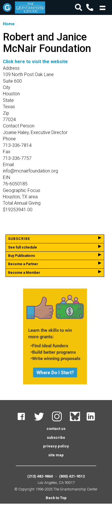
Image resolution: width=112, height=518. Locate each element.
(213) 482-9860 (40, 476)
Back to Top (56, 498)
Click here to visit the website (35, 61)
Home (8, 24)
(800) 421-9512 (72, 476)
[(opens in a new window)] (24, 420)
